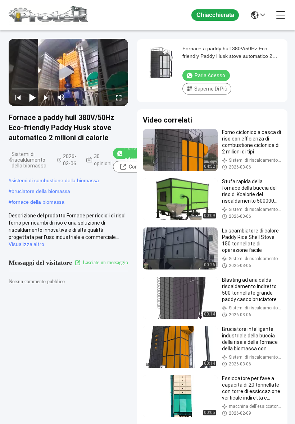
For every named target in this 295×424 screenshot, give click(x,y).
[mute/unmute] (61, 97)
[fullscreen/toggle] (119, 97)
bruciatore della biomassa (41, 191)
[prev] (18, 97)
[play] (68, 72)
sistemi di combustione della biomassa (55, 180)
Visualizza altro (26, 244)
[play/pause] (32, 97)
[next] (47, 97)
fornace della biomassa (38, 202)
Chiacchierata (215, 15)
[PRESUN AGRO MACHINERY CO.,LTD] (48, 15)
